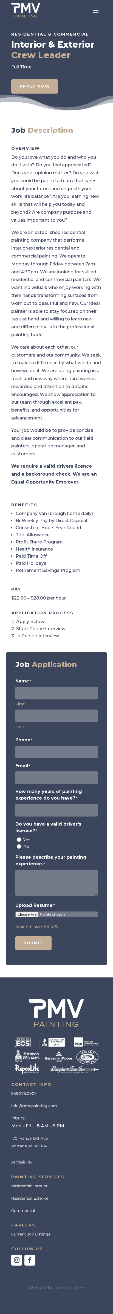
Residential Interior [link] (29, 1185)
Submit (33, 942)
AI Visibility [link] (21, 1162)
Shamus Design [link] (70, 1288)
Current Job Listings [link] (30, 1234)
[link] (25, 10)
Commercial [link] (23, 1210)
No (26, 846)
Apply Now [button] (34, 86)
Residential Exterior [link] (30, 1198)
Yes (26, 839)
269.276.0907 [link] (23, 1093)
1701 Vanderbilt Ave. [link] (30, 1138)
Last (19, 726)
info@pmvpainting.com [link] (34, 1105)
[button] (95, 10)
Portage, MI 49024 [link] (29, 1146)
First (20, 704)
